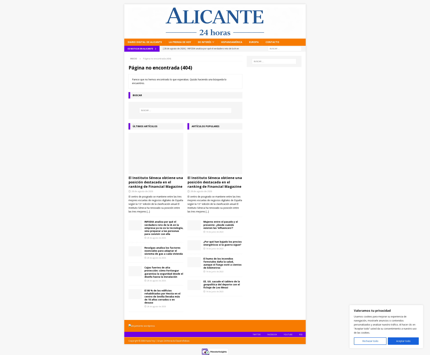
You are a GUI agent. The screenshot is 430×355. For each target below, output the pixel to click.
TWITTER (257, 334)
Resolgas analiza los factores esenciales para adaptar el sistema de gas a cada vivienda (163, 250)
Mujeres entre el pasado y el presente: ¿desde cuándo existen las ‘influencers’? (220, 224)
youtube (288, 334)
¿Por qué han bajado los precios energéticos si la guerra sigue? (222, 243)
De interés (204, 42)
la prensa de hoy (180, 42)
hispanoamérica (231, 42)
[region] (386, 326)
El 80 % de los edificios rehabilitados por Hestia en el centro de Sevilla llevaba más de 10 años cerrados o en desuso (162, 296)
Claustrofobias (182, 340)
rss (300, 334)
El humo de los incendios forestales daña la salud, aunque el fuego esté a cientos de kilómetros (222, 263)
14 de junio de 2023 (214, 232)
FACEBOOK (272, 334)
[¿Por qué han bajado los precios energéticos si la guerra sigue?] (194, 245)
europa (254, 42)
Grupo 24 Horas (165, 340)
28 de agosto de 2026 (142, 191)
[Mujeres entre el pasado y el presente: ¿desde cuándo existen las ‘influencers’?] (194, 225)
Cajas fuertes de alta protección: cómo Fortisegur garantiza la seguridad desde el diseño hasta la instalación (163, 272)
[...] (148, 211)
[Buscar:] (285, 48)
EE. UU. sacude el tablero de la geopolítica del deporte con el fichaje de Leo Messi (221, 284)
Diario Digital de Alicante (145, 42)
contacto (272, 42)
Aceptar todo (403, 341)
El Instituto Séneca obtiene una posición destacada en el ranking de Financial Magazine (155, 182)
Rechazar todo (370, 341)
